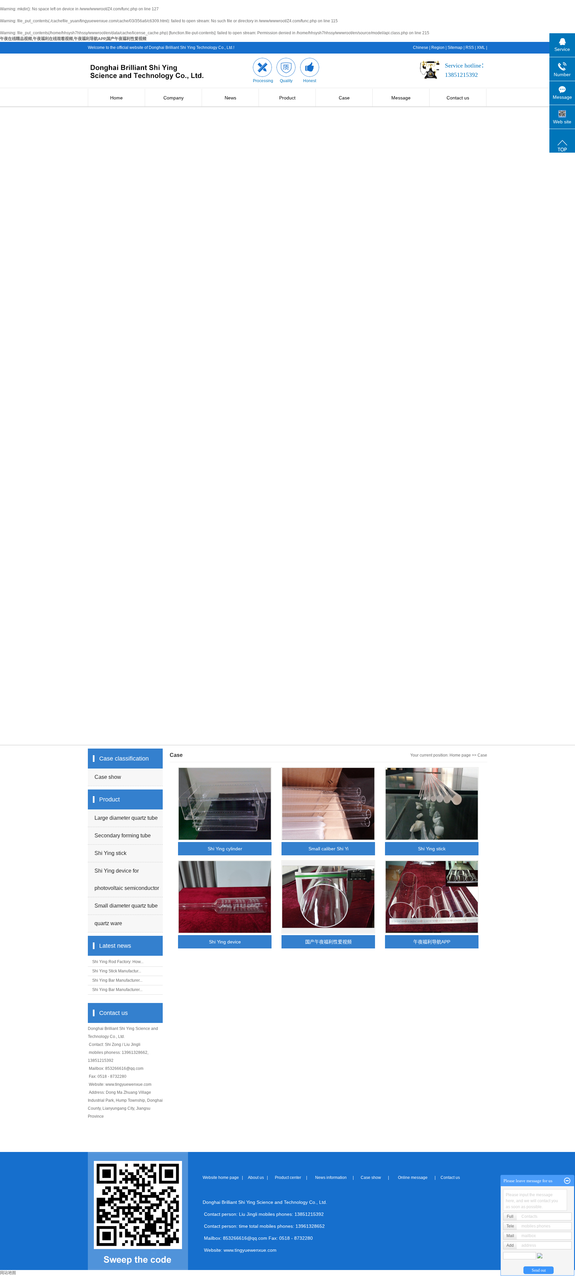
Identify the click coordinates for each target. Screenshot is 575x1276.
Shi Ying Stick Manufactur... (116, 971)
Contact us (458, 97)
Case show (108, 777)
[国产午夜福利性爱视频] (328, 896)
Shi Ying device (225, 941)
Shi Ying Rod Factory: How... (117, 961)
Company (173, 97)
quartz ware (108, 923)
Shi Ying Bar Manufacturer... (117, 980)
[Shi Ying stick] (432, 803)
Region (438, 47)
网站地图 (8, 1273)
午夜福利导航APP (431, 941)
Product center (287, 1177)
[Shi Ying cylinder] (225, 803)
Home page (460, 755)
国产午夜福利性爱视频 (328, 941)
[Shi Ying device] (225, 896)
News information (330, 1177)
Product (287, 97)
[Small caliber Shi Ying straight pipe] (328, 803)
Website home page (221, 1177)
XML (481, 47)
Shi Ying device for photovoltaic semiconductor (127, 879)
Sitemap (455, 47)
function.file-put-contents (192, 33)
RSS (470, 47)
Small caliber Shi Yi (328, 848)
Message (401, 97)
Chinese (420, 47)
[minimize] (567, 1181)
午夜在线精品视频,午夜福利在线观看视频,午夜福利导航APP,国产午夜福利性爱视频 (73, 39)
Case (344, 97)
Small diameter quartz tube (126, 906)
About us (256, 1177)
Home (116, 97)
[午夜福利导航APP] (432, 896)
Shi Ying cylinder (225, 848)
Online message (412, 1177)
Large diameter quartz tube (126, 818)
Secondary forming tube (123, 835)
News (230, 97)
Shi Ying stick (110, 853)
